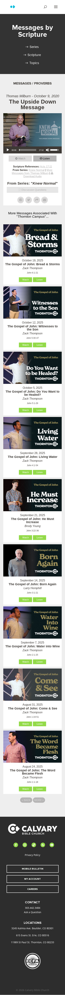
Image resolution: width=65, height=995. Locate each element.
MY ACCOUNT (32, 878)
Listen (46, 158)
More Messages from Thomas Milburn (32, 171)
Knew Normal (36, 169)
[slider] (27, 150)
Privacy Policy (32, 855)
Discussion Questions (33, 189)
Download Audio (32, 176)
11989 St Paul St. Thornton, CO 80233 (32, 942)
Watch (21, 158)
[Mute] (47, 150)
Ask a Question (32, 912)
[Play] (8, 150)
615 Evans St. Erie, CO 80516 (32, 935)
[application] (32, 149)
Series (34, 47)
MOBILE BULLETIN (32, 868)
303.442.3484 (32, 907)
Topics (34, 63)
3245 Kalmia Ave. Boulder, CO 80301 (32, 928)
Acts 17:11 (46, 166)
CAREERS (32, 889)
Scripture (34, 55)
